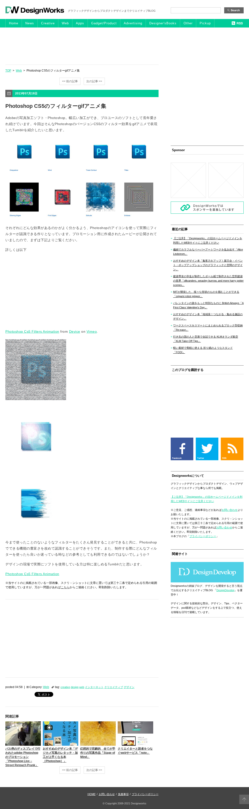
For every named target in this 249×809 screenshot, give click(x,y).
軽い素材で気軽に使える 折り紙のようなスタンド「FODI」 (203, 350)
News (29, 23)
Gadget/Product (104, 23)
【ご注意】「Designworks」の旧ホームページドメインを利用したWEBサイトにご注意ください (207, 240)
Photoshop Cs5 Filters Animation (32, 331)
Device (74, 331)
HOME (92, 794)
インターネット (94, 687)
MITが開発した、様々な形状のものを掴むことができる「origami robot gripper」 (206, 294)
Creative (48, 23)
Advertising (133, 23)
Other (188, 23)
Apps (80, 23)
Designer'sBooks (163, 23)
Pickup (205, 23)
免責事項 (123, 794)
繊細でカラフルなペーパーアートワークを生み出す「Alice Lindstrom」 (208, 251)
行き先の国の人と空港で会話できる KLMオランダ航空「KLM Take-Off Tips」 (205, 338)
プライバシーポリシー (202, 536)
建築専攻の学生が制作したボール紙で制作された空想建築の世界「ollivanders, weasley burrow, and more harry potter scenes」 (208, 280)
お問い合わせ (230, 509)
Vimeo (92, 331)
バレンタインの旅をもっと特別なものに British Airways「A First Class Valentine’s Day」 (208, 305)
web (81, 687)
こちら (65, 587)
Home (13, 23)
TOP (8, 70)
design (75, 687)
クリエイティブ (113, 687)
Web (65, 23)
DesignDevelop (225, 590)
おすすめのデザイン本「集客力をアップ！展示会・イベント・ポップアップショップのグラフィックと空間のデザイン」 (208, 265)
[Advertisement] (124, 46)
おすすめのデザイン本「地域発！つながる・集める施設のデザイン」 (208, 316)
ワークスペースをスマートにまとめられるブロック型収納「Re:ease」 (208, 327)
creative (65, 687)
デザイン (129, 687)
